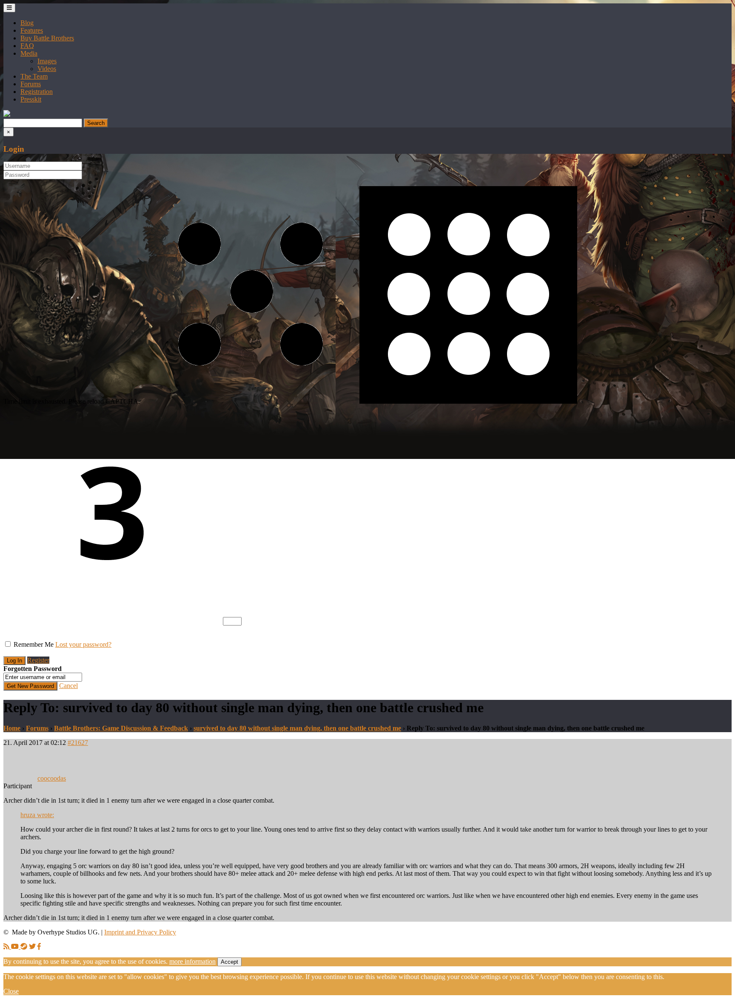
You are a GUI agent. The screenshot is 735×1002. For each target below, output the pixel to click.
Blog (27, 22)
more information (192, 961)
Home (11, 728)
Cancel (68, 685)
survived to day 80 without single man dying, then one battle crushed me (297, 728)
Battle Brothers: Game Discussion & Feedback (121, 728)
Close (11, 991)
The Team (34, 76)
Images (47, 61)
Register (38, 660)
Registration (36, 91)
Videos (46, 68)
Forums (30, 84)
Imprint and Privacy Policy (140, 932)
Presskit (30, 99)
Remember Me (34, 644)
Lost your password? (83, 644)
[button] (6, 114)
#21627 (78, 742)
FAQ (27, 45)
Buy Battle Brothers (47, 38)
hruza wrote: (37, 814)
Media (28, 53)
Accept (229, 962)
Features (31, 30)
